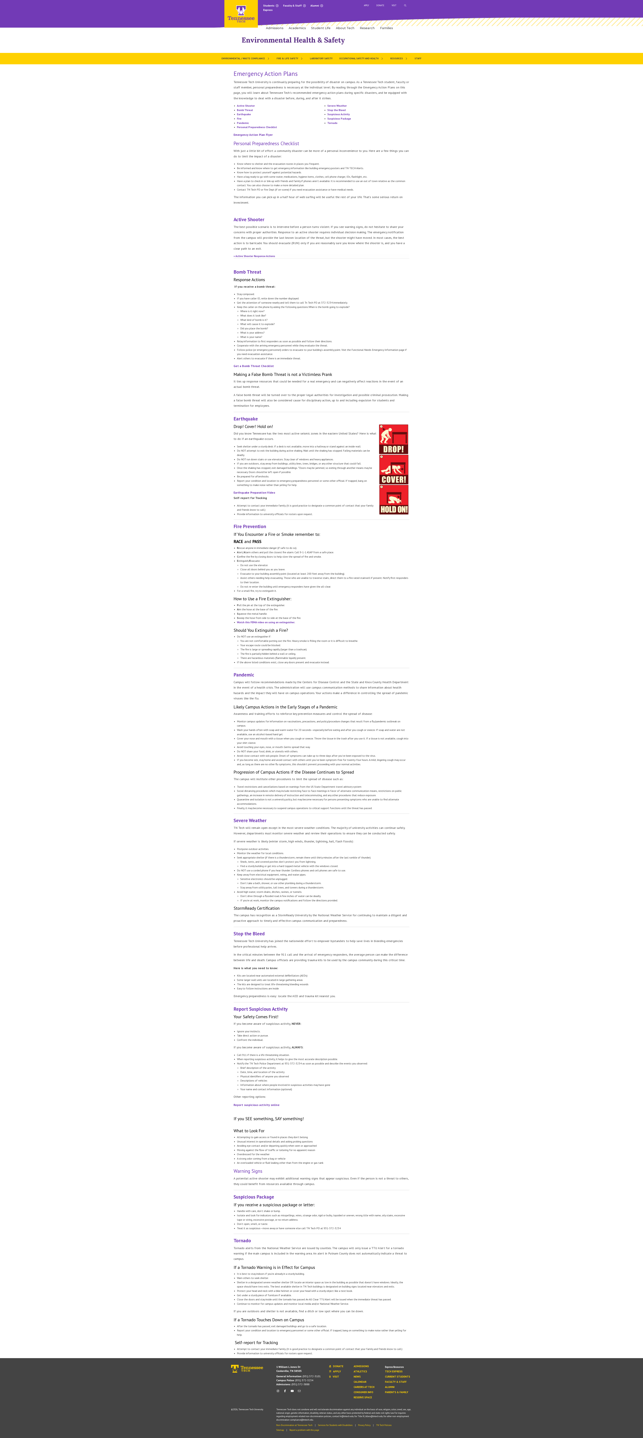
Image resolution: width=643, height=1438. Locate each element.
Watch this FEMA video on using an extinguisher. (266, 622)
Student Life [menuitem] (321, 28)
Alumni (315, 5)
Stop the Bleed (336, 110)
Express (268, 10)
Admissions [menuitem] (274, 28)
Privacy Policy (364, 1425)
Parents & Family (396, 1392)
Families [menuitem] (386, 28)
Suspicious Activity (338, 114)
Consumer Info (363, 1392)
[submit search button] (464, 5)
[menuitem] (245, 58)
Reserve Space (363, 1397)
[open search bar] (405, 5)
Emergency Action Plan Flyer (253, 135)
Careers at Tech (364, 1387)
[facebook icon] (285, 1392)
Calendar (360, 1381)
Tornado (332, 123)
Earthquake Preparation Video (254, 492)
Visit (394, 5)
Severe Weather (337, 105)
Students (269, 5)
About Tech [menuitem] (345, 28)
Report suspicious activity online (256, 1105)
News (357, 1376)
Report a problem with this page (304, 1430)
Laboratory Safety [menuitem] (321, 58)
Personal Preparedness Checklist (257, 127)
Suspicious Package (339, 118)
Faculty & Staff (292, 5)
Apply (366, 5)
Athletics (360, 1371)
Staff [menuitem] (418, 58)
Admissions (361, 1366)
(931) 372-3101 (298, 1376)
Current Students (397, 1376)
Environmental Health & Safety (293, 39)
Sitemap (280, 1430)
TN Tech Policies (384, 1425)
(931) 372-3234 (294, 1380)
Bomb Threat (245, 110)
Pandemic (243, 123)
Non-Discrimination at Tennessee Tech (294, 1425)
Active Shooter (246, 105)
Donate (380, 5)
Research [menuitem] (367, 28)
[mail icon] (299, 1392)
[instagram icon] (278, 1392)
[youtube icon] (292, 1392)
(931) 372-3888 (293, 1384)
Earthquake (244, 114)
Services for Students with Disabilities (335, 1425)
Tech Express (394, 1371)
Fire (239, 118)
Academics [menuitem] (297, 28)
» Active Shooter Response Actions (254, 256)
